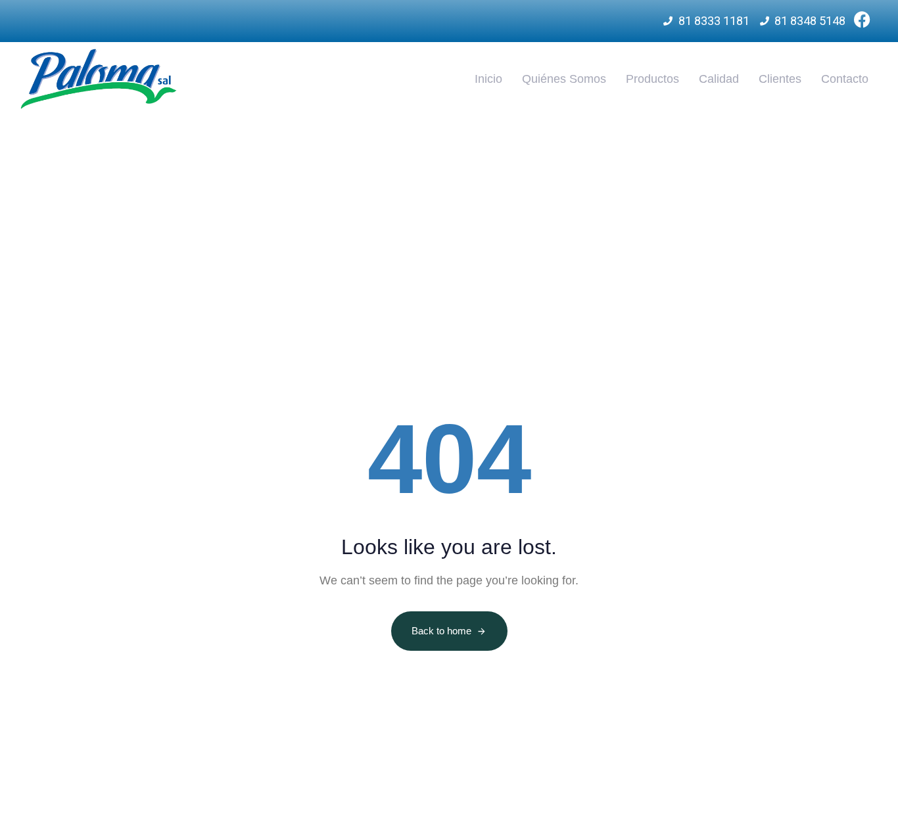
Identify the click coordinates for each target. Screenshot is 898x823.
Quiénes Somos (564, 78)
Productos (652, 78)
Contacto (844, 78)
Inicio (488, 78)
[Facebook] (861, 19)
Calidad (719, 78)
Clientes (780, 78)
